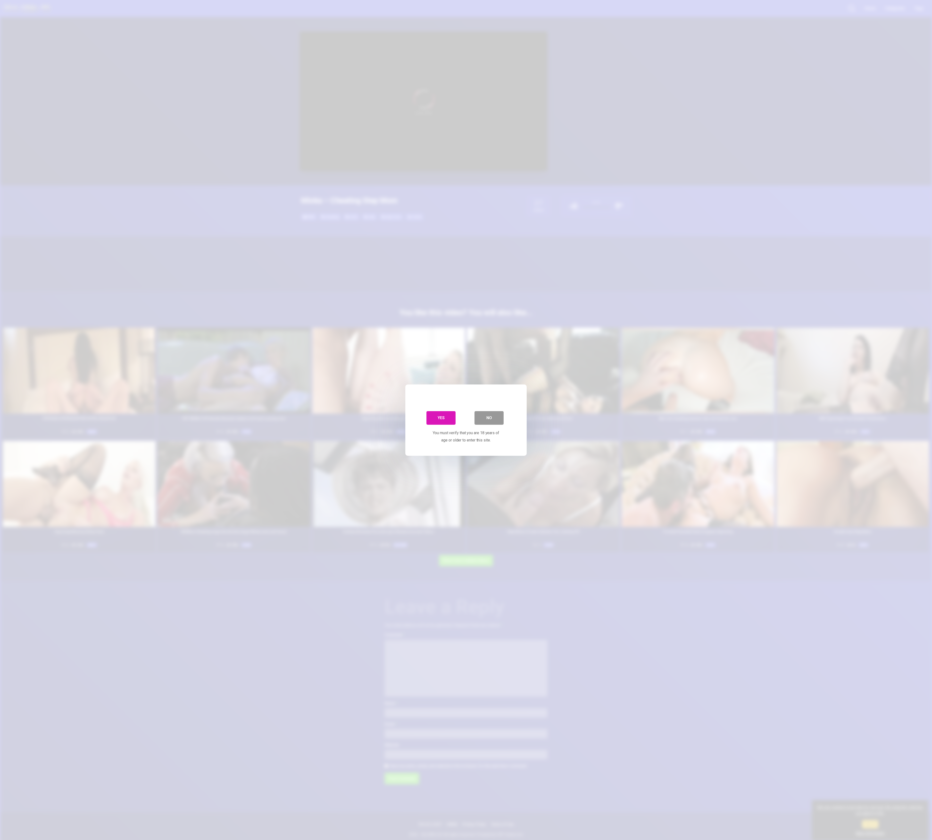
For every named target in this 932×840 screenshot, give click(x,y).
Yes (441, 417)
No (489, 417)
